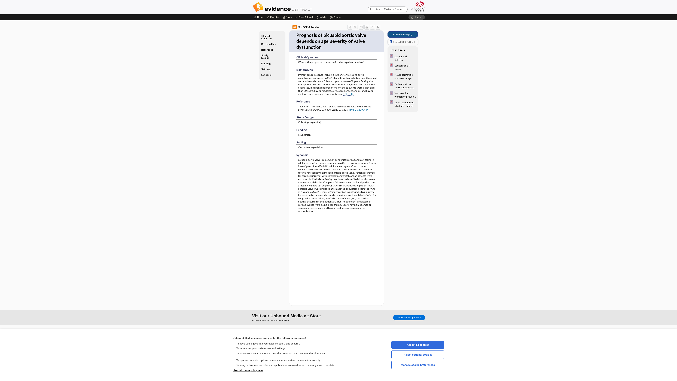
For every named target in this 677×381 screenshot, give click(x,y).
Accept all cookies (418, 344)
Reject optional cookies (418, 354)
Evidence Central (296, 7)
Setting (265, 69)
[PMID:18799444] (359, 109)
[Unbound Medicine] (418, 6)
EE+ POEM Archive (308, 27)
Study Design (265, 56)
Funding (266, 63)
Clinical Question (266, 37)
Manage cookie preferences (418, 364)
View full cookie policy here (248, 370)
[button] (336, 17)
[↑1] (402, 34)
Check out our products (409, 317)
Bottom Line (268, 44)
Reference (267, 49)
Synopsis (266, 74)
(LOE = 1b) (348, 93)
